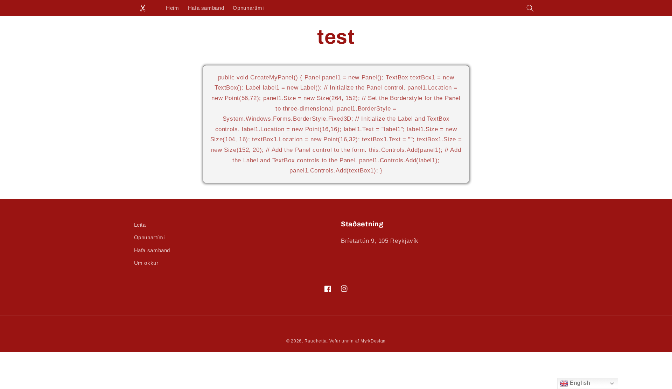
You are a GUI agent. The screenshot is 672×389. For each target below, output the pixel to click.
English (579, 383)
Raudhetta (315, 341)
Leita (140, 225)
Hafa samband (152, 250)
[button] (530, 8)
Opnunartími (149, 237)
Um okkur (146, 263)
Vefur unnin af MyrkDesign (357, 341)
